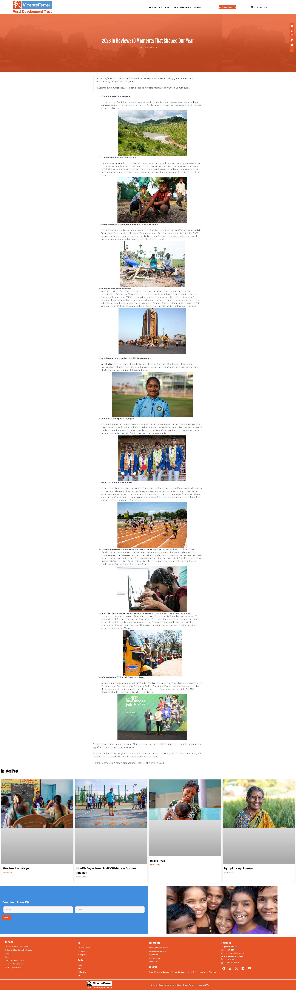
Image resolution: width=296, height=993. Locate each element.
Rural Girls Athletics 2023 (113, 488)
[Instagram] (292, 30)
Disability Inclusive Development (17, 946)
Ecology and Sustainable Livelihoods (18, 950)
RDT (167, 7)
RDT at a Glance (83, 948)
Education (8, 953)
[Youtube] (292, 45)
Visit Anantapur (154, 958)
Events (79, 975)
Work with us (154, 961)
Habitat (7, 957)
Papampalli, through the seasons (238, 868)
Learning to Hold (157, 861)
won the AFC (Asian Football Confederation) (150, 683)
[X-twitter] (292, 35)
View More (7, 872)
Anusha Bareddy (109, 364)
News (79, 968)
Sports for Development (14, 964)
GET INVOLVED (181, 7)
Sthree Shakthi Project (150, 616)
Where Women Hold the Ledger (16, 868)
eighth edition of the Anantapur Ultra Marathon (159, 291)
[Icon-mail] (292, 49)
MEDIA (197, 7)
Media (79, 965)
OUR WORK (154, 7)
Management (82, 954)
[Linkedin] (292, 40)
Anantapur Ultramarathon (158, 948)
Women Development (13, 967)
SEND (6, 917)
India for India (154, 954)
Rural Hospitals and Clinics (14, 960)
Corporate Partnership (157, 951)
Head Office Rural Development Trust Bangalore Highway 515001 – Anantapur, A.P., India (182, 972)
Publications (81, 972)
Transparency (82, 951)
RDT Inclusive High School (125, 555)
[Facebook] (292, 25)
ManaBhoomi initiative (127, 163)
